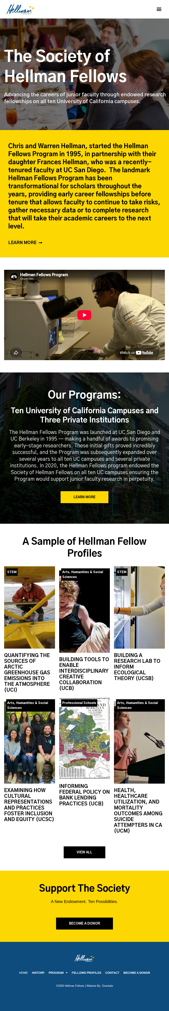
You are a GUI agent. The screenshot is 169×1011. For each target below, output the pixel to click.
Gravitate (107, 985)
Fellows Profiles (86, 972)
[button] (159, 9)
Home (23, 972)
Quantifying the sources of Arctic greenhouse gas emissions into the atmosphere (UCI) (27, 673)
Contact (112, 972)
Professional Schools (79, 703)
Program (56, 972)
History (38, 972)
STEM (12, 572)
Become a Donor (136, 972)
